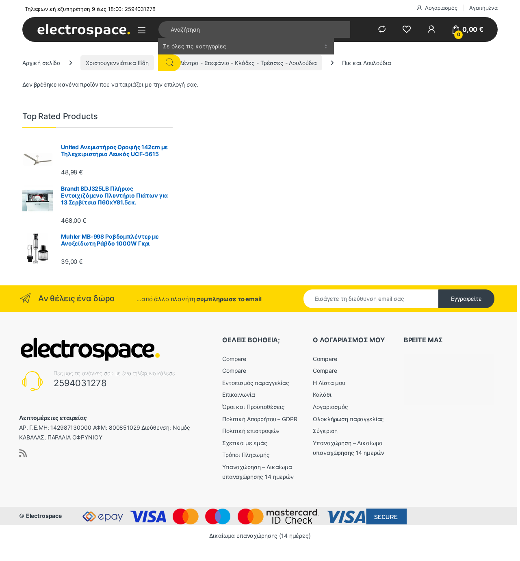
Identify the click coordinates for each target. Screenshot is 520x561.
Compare (234, 358)
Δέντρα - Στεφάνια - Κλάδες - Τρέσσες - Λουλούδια (248, 62)
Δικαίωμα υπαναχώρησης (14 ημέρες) (259, 535)
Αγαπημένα (483, 7)
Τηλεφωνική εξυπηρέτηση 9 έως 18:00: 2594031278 (90, 9)
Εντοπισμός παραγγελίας (255, 382)
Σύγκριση (325, 430)
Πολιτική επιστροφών (251, 430)
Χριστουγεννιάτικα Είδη (117, 62)
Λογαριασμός (441, 7)
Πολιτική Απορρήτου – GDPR (259, 418)
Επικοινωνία (238, 394)
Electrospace (44, 515)
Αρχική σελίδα (41, 62)
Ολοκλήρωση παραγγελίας (348, 418)
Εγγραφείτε (466, 298)
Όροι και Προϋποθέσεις (253, 406)
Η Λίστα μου (329, 382)
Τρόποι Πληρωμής (246, 454)
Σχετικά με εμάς (244, 442)
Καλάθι (322, 394)
